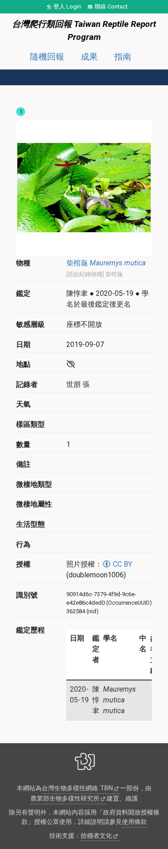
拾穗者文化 (96, 836)
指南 (122, 57)
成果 (89, 57)
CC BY (121, 564)
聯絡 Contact (111, 6)
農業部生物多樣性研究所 (64, 798)
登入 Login (67, 6)
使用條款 (134, 822)
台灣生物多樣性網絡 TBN (77, 788)
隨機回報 (47, 57)
